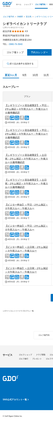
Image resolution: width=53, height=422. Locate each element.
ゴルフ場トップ (15, 52)
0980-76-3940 (16, 44)
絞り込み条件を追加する (22, 63)
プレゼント (37, 359)
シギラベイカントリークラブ (25, 24)
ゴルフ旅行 (23, 359)
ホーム (18, 4)
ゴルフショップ (25, 355)
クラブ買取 (41, 355)
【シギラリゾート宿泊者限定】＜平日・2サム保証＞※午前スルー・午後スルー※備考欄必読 (27, 109)
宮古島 (29, 17)
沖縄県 (20, 17)
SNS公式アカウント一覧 (15, 399)
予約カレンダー (39, 52)
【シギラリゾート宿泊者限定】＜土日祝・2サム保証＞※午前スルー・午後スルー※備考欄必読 (26, 159)
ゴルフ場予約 (8, 17)
